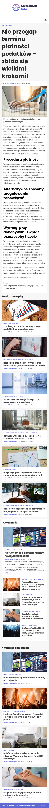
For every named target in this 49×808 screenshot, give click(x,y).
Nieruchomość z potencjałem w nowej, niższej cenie (24, 537)
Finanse (4, 25)
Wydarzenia (14, 323)
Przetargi (20, 549)
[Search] (45, 20)
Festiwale (25, 579)
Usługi (31, 611)
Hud (23, 594)
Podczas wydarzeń (36, 579)
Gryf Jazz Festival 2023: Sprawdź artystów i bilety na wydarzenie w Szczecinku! (11, 630)
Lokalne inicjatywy (10, 360)
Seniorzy (29, 594)
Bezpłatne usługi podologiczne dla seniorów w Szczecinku (11, 615)
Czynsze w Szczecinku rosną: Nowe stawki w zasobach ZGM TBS (24, 420)
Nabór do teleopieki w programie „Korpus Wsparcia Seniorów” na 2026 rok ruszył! (11, 599)
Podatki (11, 25)
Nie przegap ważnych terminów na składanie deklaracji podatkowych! (24, 456)
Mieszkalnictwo (31, 433)
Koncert (25, 625)
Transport (29, 506)
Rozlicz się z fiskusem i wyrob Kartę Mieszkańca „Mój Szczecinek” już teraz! (24, 347)
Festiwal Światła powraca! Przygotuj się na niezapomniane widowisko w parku (11, 584)
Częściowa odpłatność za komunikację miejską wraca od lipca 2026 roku (24, 493)
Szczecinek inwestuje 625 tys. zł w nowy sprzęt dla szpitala (24, 383)
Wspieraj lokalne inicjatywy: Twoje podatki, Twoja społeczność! (24, 286)
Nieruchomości (10, 549)
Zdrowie (21, 396)
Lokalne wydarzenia (17, 433)
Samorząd (14, 396)
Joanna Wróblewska (9, 83)
